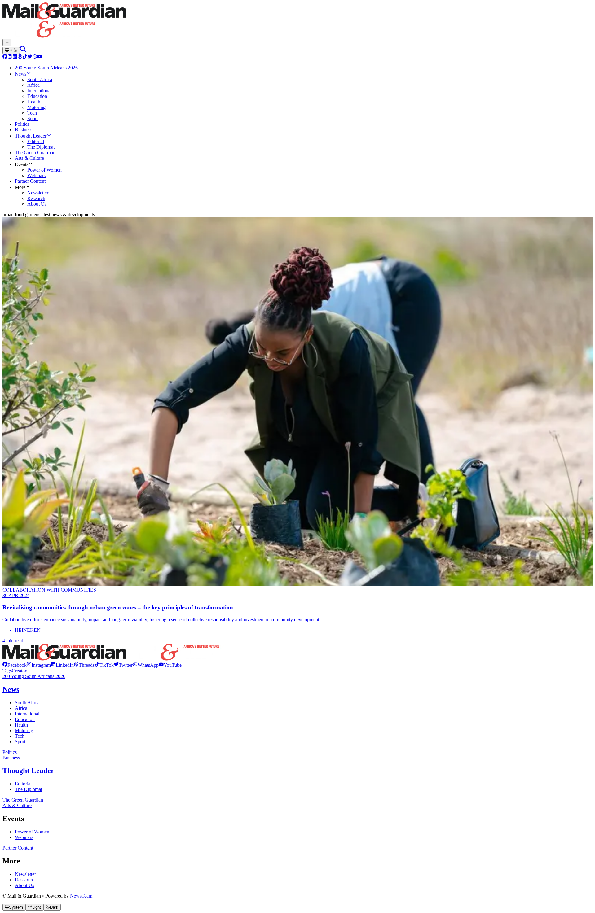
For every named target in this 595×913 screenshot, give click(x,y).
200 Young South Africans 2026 (33, 676)
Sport (20, 741)
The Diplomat (28, 789)
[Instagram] (9, 57)
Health (21, 724)
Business (11, 757)
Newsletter (25, 874)
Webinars (24, 837)
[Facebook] (4, 57)
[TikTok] (24, 57)
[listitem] (14, 665)
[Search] (23, 50)
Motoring (24, 730)
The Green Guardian (22, 799)
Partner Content (17, 847)
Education (25, 719)
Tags (7, 670)
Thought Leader (28, 771)
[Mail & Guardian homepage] (297, 20)
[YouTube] (39, 57)
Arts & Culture (17, 805)
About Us (24, 885)
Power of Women (32, 831)
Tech (19, 736)
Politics (9, 752)
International (27, 713)
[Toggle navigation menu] (6, 42)
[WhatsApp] (34, 57)
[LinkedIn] (14, 57)
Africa (21, 708)
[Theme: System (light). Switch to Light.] (11, 50)
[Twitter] (29, 57)
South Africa (27, 702)
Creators (20, 670)
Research (24, 879)
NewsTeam (81, 895)
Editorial (23, 783)
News (10, 689)
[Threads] (19, 57)
